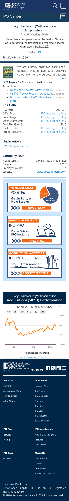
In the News (9, 401)
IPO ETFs (8, 380)
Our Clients (40, 444)
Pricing (6, 439)
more (63, 78)
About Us (40, 453)
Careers (38, 463)
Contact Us (40, 468)
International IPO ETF (13, 391)
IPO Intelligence (44, 429)
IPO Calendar (41, 396)
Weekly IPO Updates (45, 473)
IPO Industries (41, 416)
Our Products (41, 458)
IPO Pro (7, 429)
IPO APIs (7, 458)
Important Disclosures (16, 484)
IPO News (40, 391)
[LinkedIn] (58, 368)
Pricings (39, 401)
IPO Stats (39, 411)
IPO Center (41, 380)
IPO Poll (39, 406)
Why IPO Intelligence (45, 435)
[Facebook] (48, 368)
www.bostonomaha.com (51, 171)
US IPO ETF (8, 386)
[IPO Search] (55, 5)
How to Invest (10, 396)
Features (7, 435)
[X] (53, 368)
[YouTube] (64, 368)
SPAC (40, 52)
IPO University (42, 420)
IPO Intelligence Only (53, 113)
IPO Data (8, 453)
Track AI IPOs (41, 386)
